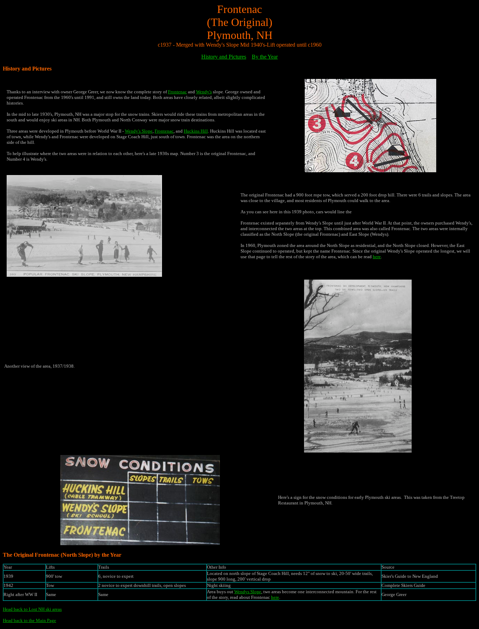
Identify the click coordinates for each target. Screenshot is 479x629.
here (377, 256)
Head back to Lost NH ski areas (32, 609)
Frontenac (177, 91)
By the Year (265, 57)
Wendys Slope (247, 591)
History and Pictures (223, 57)
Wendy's (204, 91)
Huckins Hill (196, 131)
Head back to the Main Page (29, 620)
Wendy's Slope (139, 131)
